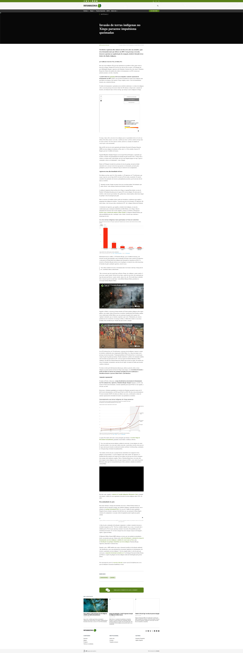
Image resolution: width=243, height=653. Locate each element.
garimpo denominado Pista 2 (113, 509)
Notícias (86, 11)
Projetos (86, 642)
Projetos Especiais (100, 11)
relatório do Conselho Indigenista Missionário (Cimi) (125, 494)
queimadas (112, 76)
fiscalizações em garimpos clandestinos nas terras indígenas (115, 542)
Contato (111, 640)
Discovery (155, 11)
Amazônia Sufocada (118, 562)
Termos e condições (88, 644)
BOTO (108, 11)
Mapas (91, 11)
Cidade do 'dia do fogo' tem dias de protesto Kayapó (147, 613)
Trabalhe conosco (114, 642)
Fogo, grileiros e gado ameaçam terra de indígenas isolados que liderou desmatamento (95, 614)
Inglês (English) (139, 640)
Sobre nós (113, 11)
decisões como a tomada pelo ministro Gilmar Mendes (112, 212)
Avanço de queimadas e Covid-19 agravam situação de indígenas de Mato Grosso (121, 614)
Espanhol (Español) (140, 638)
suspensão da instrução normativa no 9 (115, 553)
